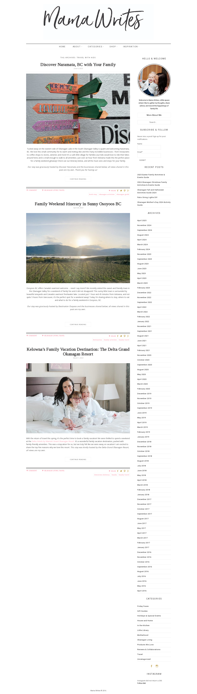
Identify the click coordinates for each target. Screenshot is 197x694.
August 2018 (143, 461)
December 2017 (144, 499)
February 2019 (143, 432)
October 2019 (143, 403)
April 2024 (141, 240)
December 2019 (144, 394)
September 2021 (144, 331)
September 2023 (144, 259)
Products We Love (145, 645)
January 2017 (143, 547)
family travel (124, 340)
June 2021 (141, 341)
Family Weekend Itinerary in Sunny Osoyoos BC (78, 203)
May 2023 (141, 273)
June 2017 (141, 523)
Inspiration (130, 47)
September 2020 (144, 365)
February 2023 (143, 288)
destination (97, 340)
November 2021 (144, 326)
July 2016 (141, 576)
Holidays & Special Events (149, 616)
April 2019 (141, 422)
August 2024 (143, 235)
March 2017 (142, 538)
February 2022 (143, 317)
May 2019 (141, 418)
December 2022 (144, 293)
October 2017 (143, 509)
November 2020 (144, 355)
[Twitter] (121, 191)
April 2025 (141, 220)
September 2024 (144, 230)
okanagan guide (123, 194)
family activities (110, 340)
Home (62, 47)
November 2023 (144, 254)
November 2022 (144, 297)
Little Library (143, 630)
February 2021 (143, 350)
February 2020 (143, 389)
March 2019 (142, 427)
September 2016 (144, 567)
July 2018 (141, 466)
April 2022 (141, 307)
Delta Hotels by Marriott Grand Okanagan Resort (53, 441)
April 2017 (141, 533)
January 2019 (143, 437)
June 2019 (141, 413)
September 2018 (144, 456)
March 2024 (142, 245)
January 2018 (143, 495)
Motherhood (142, 635)
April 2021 (141, 346)
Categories (95, 47)
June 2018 (141, 471)
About (77, 47)
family (114, 475)
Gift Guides (142, 611)
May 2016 (141, 586)
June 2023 (141, 269)
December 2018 (144, 442)
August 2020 (143, 370)
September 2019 (144, 408)
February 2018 (143, 490)
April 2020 (141, 379)
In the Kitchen (143, 625)
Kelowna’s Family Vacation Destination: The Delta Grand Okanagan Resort (78, 351)
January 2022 (143, 321)
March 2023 (142, 283)
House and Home (145, 621)
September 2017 (144, 514)
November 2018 (144, 447)
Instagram (157, 666)
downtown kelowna (102, 475)
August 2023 (143, 264)
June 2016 (141, 581)
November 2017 (144, 504)
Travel (61, 190)
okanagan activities (107, 194)
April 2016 (141, 591)
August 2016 (143, 571)
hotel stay (93, 194)
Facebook (151, 666)
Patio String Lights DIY (147, 197)
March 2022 (142, 312)
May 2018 (141, 475)
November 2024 (144, 225)
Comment (33, 190)
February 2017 (143, 543)
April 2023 (141, 278)
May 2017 (141, 528)
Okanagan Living (51, 190)
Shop (113, 47)
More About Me (154, 115)
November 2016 (144, 557)
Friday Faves (143, 606)
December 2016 (144, 552)
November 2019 (144, 398)
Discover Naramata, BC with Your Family (78, 64)
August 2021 (143, 336)
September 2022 (144, 302)
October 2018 (143, 451)
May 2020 (141, 374)
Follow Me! (141, 683)
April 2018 (141, 480)
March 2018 (142, 485)
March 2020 (142, 384)
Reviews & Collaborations (148, 649)
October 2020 (143, 360)
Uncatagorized (144, 659)
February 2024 (143, 249)
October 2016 (143, 562)
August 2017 (143, 519)
